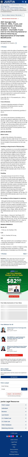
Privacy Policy (14, 452)
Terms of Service (14, 449)
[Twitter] (19, 436)
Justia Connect (14, 439)
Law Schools (5, 415)
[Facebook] (11, 436)
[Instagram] (13, 436)
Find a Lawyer (5, 383)
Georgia (6, 260)
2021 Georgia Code (5, 6)
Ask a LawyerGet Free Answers (6, 369)
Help (14, 447)
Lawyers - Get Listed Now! (14, 393)
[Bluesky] (17, 436)
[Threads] (15, 436)
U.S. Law (6, 4)
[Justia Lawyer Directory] (21, 436)
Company (14, 444)
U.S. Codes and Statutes (14, 4)
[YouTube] (9, 436)
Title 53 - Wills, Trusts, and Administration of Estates (12, 7)
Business (4, 411)
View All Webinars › (14, 355)
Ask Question (14, 377)
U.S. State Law (6, 421)
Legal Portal (14, 442)
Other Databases (6, 425)
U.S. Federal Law (6, 418)
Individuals (5, 408)
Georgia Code (23, 4)
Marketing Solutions (7, 428)
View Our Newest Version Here (9, 18)
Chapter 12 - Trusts (5, 8)
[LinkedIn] (7, 436)
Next (24, 47)
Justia (2, 4)
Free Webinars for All (7, 324)
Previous (4, 47)
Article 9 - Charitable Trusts (16, 8)
